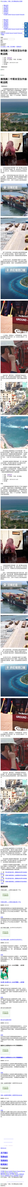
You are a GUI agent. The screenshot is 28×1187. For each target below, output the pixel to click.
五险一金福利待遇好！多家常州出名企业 (11, 1095)
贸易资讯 (6, 10)
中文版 (5, 14)
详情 (2, 917)
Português (22, 14)
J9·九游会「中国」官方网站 (8, 46)
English (9, 14)
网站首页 (6, 5)
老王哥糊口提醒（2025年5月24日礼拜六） (12, 939)
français (11, 33)
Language (6, 13)
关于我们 (6, 7)
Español (17, 14)
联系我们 (6, 11)
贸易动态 (6, 8)
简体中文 (3, 33)
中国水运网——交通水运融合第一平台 (11, 902)
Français (13, 14)
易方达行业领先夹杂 (6, 1019)
